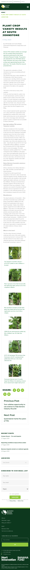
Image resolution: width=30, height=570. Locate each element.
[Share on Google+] (22, 390)
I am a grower (15, 494)
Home (3, 12)
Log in (22, 1)
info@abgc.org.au (7, 554)
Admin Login (14, 568)
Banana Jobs (5, 528)
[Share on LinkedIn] (5, 394)
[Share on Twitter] (18, 390)
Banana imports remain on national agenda (14, 449)
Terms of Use (20, 500)
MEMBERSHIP (16, 1)
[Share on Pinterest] (9, 394)
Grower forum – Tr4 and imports (11, 436)
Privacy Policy (13, 500)
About (3, 518)
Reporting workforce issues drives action (13, 442)
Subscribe (15, 497)
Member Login (6, 520)
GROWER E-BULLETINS (6, 1)
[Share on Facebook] (14, 390)
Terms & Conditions (7, 531)
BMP (3, 526)
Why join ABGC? (6, 522)
